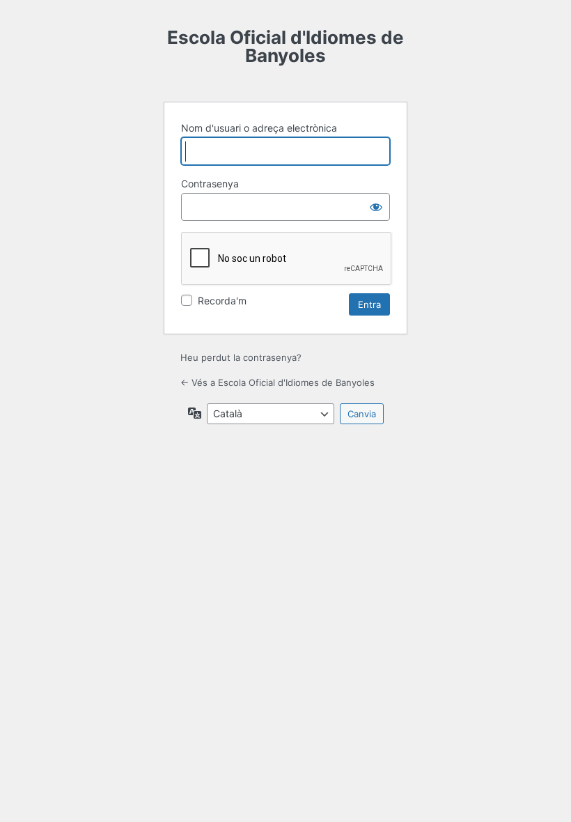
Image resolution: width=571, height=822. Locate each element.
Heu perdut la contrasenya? (241, 357)
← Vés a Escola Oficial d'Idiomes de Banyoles (277, 382)
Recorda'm (222, 301)
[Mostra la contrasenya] (376, 207)
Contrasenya (210, 183)
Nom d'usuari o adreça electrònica (259, 128)
